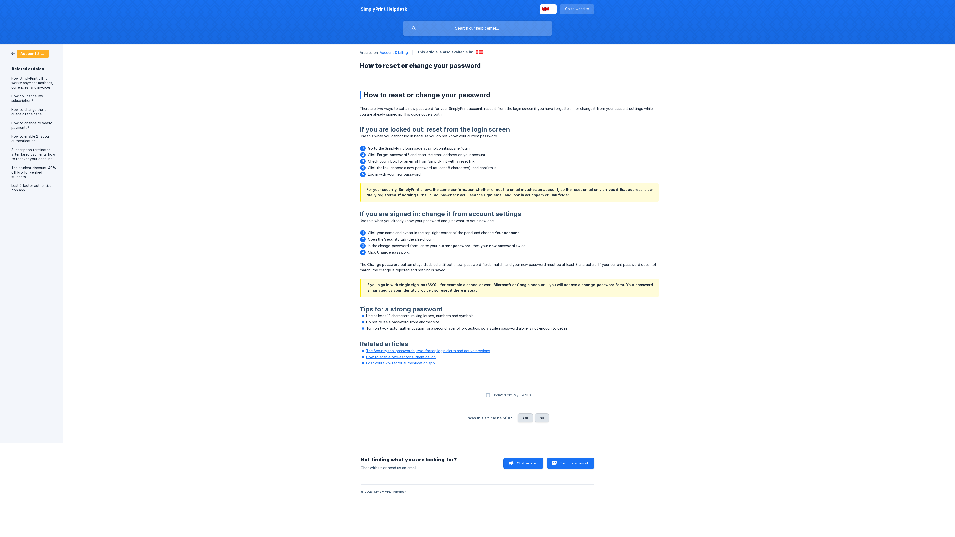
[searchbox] (477, 28)
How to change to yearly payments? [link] (31, 125)
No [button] (542, 418)
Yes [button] (525, 418)
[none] (384, 9)
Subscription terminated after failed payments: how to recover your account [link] (33, 154)
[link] (30, 53)
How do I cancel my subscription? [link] (27, 98)
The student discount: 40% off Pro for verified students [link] (33, 172)
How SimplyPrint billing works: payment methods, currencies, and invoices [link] (32, 82)
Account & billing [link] (394, 52)
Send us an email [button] (574, 463)
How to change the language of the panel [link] (30, 112)
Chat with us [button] (527, 463)
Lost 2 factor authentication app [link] (32, 188)
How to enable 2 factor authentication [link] (30, 138)
